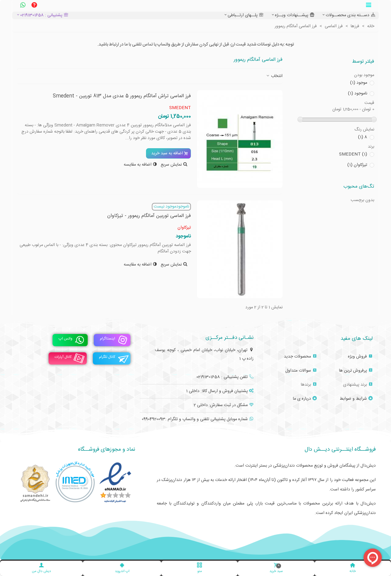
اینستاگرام (107, 339)
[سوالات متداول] (34, 6)
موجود (358, 83)
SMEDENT (353, 154)
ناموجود (357, 93)
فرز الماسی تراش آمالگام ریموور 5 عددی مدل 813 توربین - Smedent (122, 96)
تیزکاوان (357, 165)
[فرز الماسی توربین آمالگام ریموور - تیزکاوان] (240, 249)
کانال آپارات (63, 357)
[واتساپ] (22, 6)
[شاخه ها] (368, 6)
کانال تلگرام (107, 357)
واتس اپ (65, 339)
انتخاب (276, 76)
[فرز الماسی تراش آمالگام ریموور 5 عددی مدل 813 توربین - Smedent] (240, 139)
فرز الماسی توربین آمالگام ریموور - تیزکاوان (149, 216)
